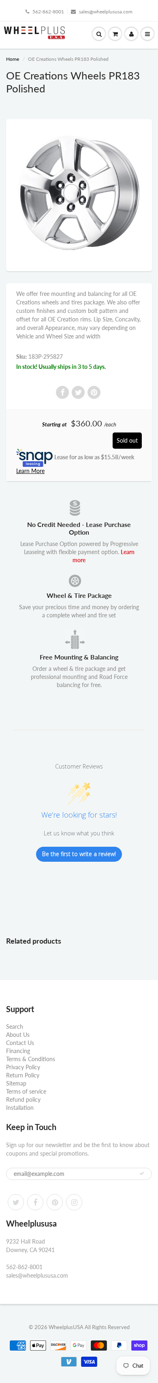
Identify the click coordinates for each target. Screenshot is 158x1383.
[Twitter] (16, 1202)
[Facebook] (35, 1202)
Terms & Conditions (30, 1058)
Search (14, 1026)
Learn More (30, 470)
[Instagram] (74, 1202)
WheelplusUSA (66, 1327)
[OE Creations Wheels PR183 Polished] (79, 194)
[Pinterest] (55, 1202)
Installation (20, 1107)
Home (12, 59)
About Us (18, 1034)
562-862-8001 (48, 12)
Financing (18, 1050)
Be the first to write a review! (79, 854)
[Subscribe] (142, 1173)
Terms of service (26, 1091)
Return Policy (22, 1075)
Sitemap (16, 1083)
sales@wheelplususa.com (105, 12)
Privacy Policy (23, 1067)
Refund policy (23, 1099)
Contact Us (20, 1042)
